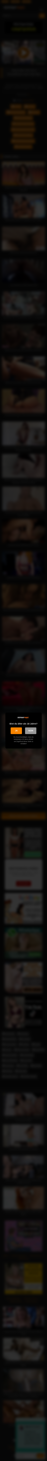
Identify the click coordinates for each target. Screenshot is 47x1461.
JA (16, 731)
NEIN (30, 731)
